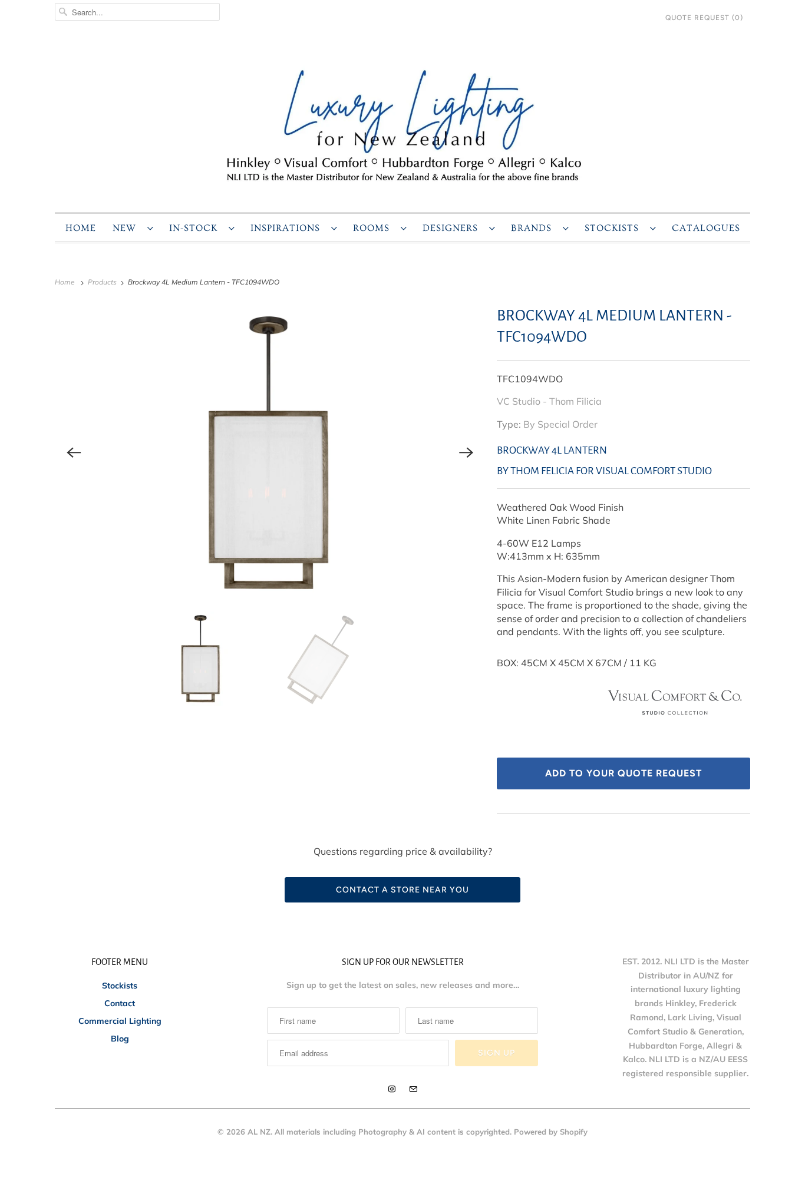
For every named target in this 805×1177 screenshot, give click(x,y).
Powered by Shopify (551, 1131)
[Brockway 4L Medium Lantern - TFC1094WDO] (270, 452)
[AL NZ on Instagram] (392, 1089)
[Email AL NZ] (413, 1089)
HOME (80, 228)
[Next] (466, 452)
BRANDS (534, 228)
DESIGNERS (453, 228)
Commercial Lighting (119, 1021)
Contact (119, 1003)
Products (103, 281)
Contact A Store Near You (402, 890)
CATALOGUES (706, 228)
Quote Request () (704, 18)
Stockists (119, 985)
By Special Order (560, 424)
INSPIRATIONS (287, 228)
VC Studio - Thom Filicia (549, 401)
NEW (127, 228)
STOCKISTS (614, 228)
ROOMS (374, 228)
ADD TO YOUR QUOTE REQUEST (623, 773)
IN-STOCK (196, 228)
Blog (120, 1038)
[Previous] (74, 452)
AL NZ (259, 1131)
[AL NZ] (402, 124)
